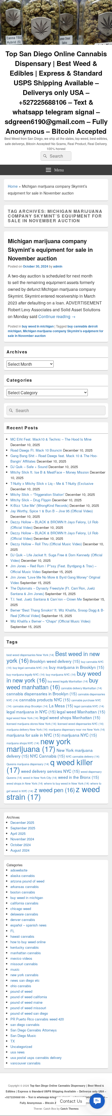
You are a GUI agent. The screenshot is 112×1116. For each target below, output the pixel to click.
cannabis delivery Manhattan (81, 688)
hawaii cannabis (22, 936)
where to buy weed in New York (66, 783)
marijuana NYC (79, 735)
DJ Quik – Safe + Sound (28, 466)
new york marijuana (39, 744)
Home (13, 186)
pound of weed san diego (29, 1013)
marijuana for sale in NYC (33, 735)
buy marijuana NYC (61, 674)
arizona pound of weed (27, 881)
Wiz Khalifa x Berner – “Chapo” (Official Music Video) (50, 621)
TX (12, 1041)
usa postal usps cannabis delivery (36, 1057)
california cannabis (24, 903)
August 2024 (19, 850)
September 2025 (22, 827)
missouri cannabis (24, 963)
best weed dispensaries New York (30, 655)
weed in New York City (40, 778)
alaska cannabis (22, 875)
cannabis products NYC (44, 699)
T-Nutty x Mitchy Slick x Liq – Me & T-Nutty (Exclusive (51, 483)
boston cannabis (22, 892)
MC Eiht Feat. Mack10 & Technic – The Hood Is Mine (50, 439)
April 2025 (18, 833)
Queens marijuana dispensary (28, 764)
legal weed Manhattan (81, 711)
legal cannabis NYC (89, 706)
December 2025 (22, 822)
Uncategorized (21, 1046)
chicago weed (20, 908)
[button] (97, 1101)
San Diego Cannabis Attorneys (33, 1030)
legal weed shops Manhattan (70, 717)
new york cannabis (24, 974)
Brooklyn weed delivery (55, 661)
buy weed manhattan (52, 683)
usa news (17, 1052)
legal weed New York (23, 718)
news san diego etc (25, 980)
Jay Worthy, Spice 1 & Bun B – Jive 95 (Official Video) (51, 510)
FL (12, 930)
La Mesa (61, 705)
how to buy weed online (28, 941)
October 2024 (20, 844)
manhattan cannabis (25, 952)
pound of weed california (28, 996)
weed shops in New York (25, 783)
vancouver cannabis (25, 1063)
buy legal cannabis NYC (30, 668)
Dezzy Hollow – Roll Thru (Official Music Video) (46, 543)
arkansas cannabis (24, 886)
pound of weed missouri (28, 1007)
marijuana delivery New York (27, 729)
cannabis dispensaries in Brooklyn (42, 693)
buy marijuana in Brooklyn (76, 667)
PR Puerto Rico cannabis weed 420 (37, 1019)
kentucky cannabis (24, 947)
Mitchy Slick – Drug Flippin (30, 499)
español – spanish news (28, 925)
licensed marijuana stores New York (32, 724)
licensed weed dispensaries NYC (81, 724)
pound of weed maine (26, 1002)
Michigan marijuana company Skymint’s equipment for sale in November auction (50, 249)
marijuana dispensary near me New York (77, 729)
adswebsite (18, 870)
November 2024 (22, 838)
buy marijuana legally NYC (26, 674)
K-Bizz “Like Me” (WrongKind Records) (39, 505)
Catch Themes (69, 1109)
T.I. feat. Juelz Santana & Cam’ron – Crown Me (46, 599)
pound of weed (21, 991)
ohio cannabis (20, 985)
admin (57, 266)
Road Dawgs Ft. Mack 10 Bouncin (36, 450)
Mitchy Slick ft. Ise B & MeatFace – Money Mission (49, 472)
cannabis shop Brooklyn (30, 706)
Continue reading (57, 316)
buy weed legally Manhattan (68, 681)
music (15, 969)
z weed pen (54, 789)
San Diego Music (23, 1035)
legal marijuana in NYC (31, 711)
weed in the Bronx (78, 777)
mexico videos (21, 958)
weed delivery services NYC (50, 771)
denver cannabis (22, 919)
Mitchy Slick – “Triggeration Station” (37, 494)
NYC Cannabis (47, 756)
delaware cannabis (24, 914)
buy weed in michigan (38, 326)
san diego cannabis (25, 1024)
